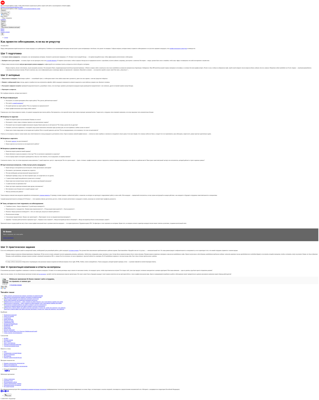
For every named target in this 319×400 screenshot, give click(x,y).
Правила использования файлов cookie (29, 8)
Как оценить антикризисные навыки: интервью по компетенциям (22, 297)
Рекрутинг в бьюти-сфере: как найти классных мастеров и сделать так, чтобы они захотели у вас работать (34, 309)
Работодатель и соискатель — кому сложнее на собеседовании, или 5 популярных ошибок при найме (33, 303)
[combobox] (7, 395)
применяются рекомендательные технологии (33, 389)
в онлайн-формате (51, 60)
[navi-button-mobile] (2, 34)
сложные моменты (44, 195)
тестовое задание (74, 250)
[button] (2, 29)
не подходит (42, 274)
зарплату (14, 141)
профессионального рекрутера (178, 48)
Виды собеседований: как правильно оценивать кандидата (20, 300)
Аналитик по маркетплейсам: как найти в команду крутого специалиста (24, 306)
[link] (3, 25)
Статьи (6, 37)
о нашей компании (17, 103)
